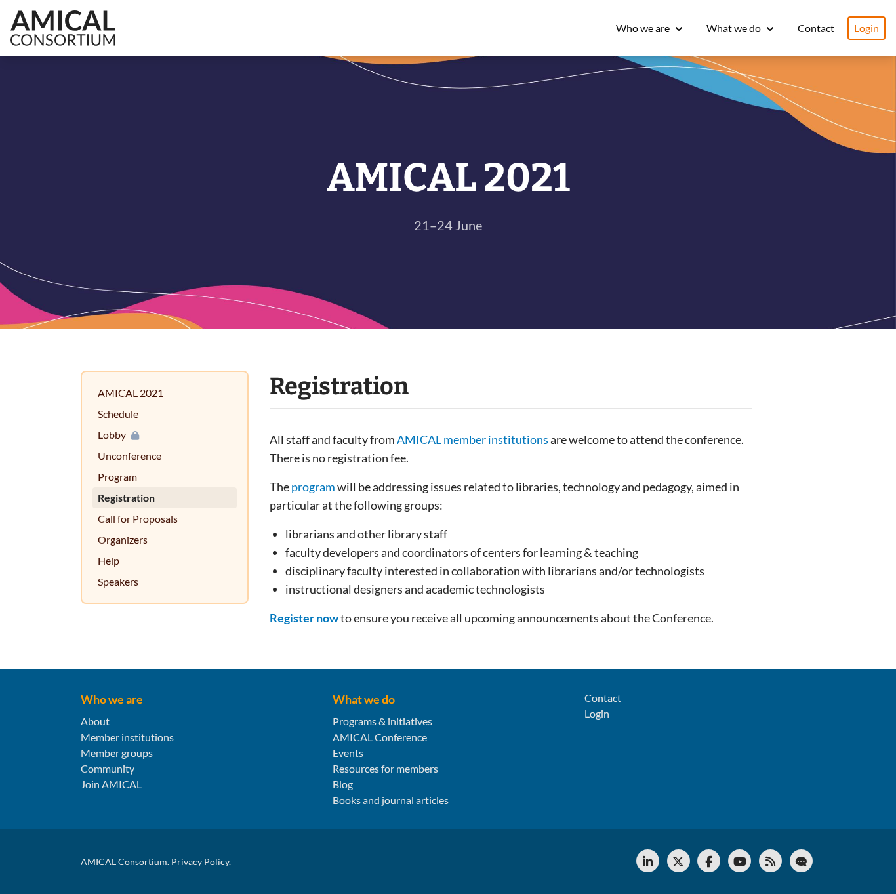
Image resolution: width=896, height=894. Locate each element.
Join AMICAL (111, 784)
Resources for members (385, 768)
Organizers (123, 539)
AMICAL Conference (380, 737)
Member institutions (127, 737)
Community (107, 768)
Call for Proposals (138, 518)
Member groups (117, 752)
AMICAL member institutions (472, 439)
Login (866, 28)
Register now (304, 618)
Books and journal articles (391, 800)
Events (348, 752)
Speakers (118, 581)
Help (108, 560)
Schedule (118, 413)
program (313, 486)
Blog (343, 784)
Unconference (129, 455)
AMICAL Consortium (124, 861)
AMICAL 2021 (130, 392)
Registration (126, 497)
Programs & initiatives (382, 721)
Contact (816, 28)
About (95, 721)
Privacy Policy (200, 861)
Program (117, 476)
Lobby (112, 434)
